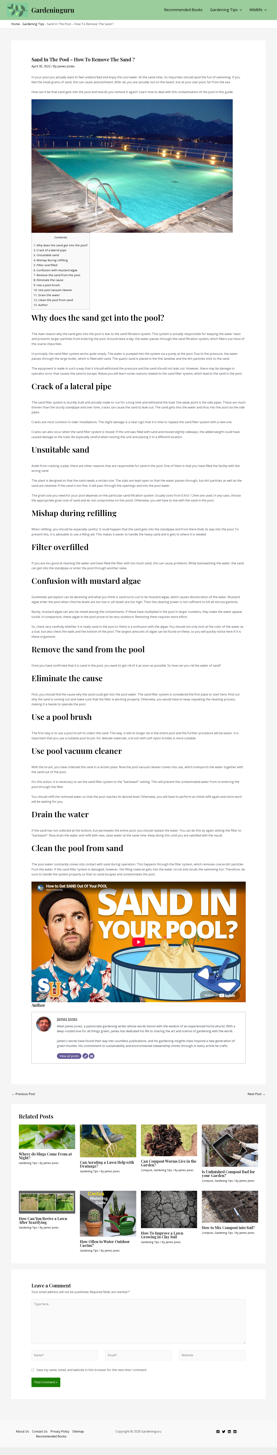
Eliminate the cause (48, 280)
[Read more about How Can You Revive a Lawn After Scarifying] (47, 1202)
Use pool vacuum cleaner (53, 290)
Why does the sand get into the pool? (61, 245)
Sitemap (78, 1431)
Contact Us (39, 1431)
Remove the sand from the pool (57, 275)
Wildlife (255, 9)
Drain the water (47, 295)
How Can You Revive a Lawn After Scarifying (43, 1220)
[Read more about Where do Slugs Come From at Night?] (47, 1136)
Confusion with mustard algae (55, 270)
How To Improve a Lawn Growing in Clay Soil (162, 1234)
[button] (240, 9)
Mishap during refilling (51, 260)
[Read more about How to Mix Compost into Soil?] (230, 1206)
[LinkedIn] (229, 1431)
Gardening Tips (224, 9)
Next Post (256, 1094)
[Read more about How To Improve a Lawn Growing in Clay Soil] (169, 1209)
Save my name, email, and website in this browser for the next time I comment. (92, 1370)
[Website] (85, 1056)
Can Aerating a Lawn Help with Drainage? (107, 1164)
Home (15, 24)
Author (41, 305)
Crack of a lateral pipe (50, 250)
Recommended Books (183, 9)
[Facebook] (218, 1431)
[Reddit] (235, 1431)
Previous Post (23, 1094)
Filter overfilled (45, 265)
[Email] (91, 1056)
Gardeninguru (52, 9)
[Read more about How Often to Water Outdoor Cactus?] (108, 1213)
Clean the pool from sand (53, 300)
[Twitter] (223, 1431)
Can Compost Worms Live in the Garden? (168, 1162)
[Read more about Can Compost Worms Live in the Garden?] (169, 1140)
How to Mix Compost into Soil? (228, 1227)
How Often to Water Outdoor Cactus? (105, 1243)
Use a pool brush (47, 285)
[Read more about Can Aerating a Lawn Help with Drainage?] (108, 1140)
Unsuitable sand (46, 255)
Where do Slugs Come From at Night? (45, 1155)
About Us (22, 1431)
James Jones (67, 1018)
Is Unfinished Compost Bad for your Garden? (228, 1173)
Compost (146, 1170)
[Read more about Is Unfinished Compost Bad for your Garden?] (230, 1145)
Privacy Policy (60, 1431)
